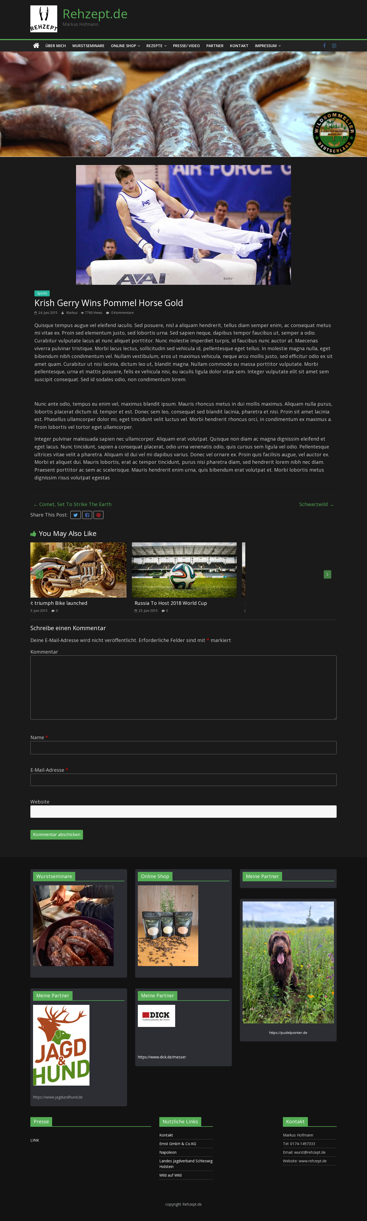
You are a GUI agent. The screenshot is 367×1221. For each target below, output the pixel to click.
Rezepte (154, 45)
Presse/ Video (186, 45)
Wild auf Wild (170, 1175)
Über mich (55, 45)
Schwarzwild (316, 504)
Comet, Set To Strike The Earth (72, 504)
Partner (215, 45)
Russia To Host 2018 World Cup (71, 603)
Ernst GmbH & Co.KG (177, 1143)
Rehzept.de (95, 13)
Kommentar (44, 651)
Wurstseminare (88, 45)
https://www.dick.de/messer (162, 1056)
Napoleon (168, 1152)
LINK (34, 1140)
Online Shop (123, 45)
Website (39, 801)
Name (39, 737)
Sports (42, 293)
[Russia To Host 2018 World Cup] (85, 546)
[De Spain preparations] (195, 546)
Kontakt (239, 45)
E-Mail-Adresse (49, 770)
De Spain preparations (172, 603)
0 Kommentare (122, 312)
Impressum (266, 45)
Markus (72, 312)
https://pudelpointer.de (288, 1032)
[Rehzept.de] (36, 45)
